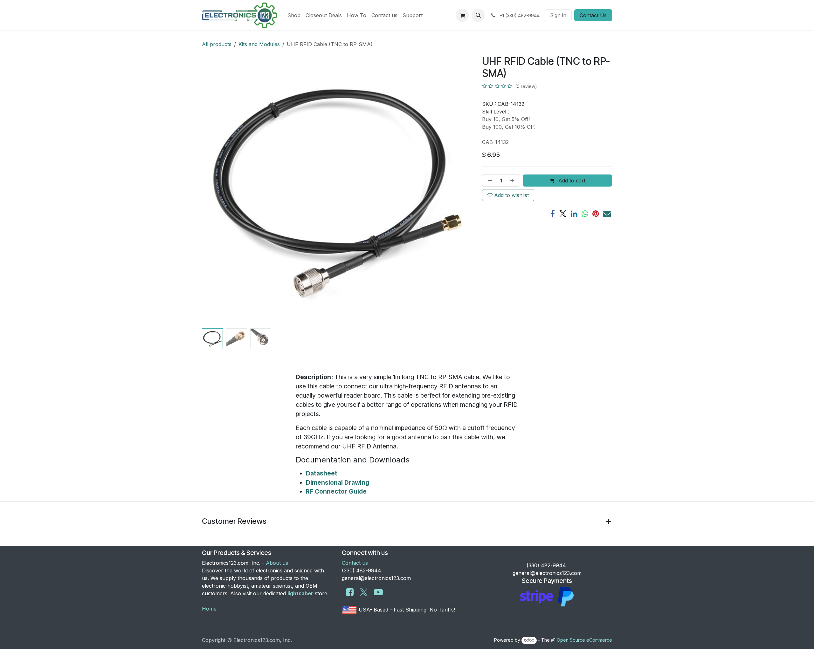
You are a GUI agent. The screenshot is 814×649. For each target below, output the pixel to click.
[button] (478, 15)
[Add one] (513, 180)
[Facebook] (552, 213)
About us (277, 563)
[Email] (607, 213)
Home (209, 608)
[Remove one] (488, 180)
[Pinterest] (595, 213)
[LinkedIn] (574, 213)
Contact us (355, 563)
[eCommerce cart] (462, 15)
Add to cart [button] (571, 180)
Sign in (558, 15)
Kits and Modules (259, 44)
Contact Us (593, 15)
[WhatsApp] (585, 213)
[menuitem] (294, 15)
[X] (563, 213)
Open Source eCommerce (584, 640)
